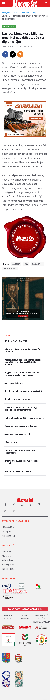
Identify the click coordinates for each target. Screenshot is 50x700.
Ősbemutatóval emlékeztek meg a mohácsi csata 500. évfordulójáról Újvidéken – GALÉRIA (24, 362)
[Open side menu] (3, 3)
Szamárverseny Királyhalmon (17, 471)
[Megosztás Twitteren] (13, 54)
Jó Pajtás (6, 531)
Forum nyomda (25, 617)
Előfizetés (6, 552)
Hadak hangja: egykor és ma (17, 399)
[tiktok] (31, 504)
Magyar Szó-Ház (8, 617)
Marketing (6, 556)
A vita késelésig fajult (14, 383)
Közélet (25, 13)
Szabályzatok (8, 564)
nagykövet (37, 264)
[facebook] (5, 504)
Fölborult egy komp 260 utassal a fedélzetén (25, 418)
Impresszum (8, 569)
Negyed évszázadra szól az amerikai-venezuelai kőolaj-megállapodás (21, 373)
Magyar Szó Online (10, 13)
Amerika (16, 264)
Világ (34, 13)
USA (26, 264)
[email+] (14, 511)
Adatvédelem (8, 560)
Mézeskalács (8, 527)
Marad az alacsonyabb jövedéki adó (21, 426)
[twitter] (14, 504)
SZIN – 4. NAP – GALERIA (15, 341)
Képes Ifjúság (8, 536)
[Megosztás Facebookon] (5, 54)
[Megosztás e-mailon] (20, 54)
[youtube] (22, 504)
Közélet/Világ (8, 26)
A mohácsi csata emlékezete (17, 434)
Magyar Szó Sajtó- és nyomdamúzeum (41, 618)
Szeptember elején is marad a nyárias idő (23, 391)
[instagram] (39, 504)
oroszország (9, 269)
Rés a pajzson (10, 442)
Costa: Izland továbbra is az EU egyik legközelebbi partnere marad (21, 408)
